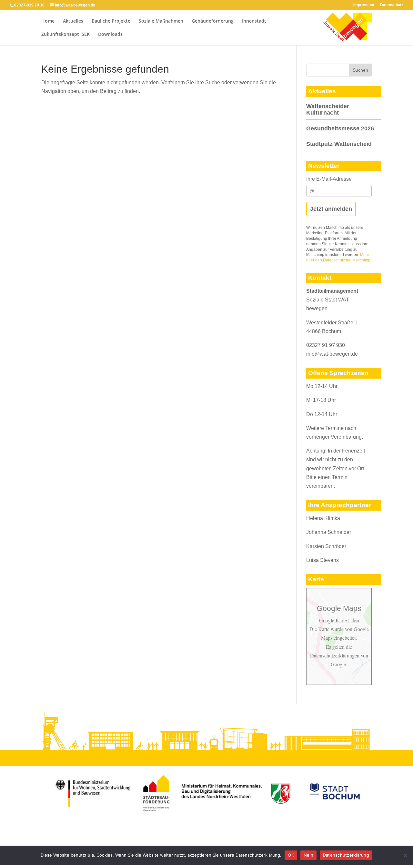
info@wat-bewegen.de (332, 354)
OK (291, 855)
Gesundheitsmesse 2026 (340, 128)
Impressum (363, 5)
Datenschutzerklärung (346, 855)
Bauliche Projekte (111, 21)
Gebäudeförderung (213, 21)
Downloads (110, 34)
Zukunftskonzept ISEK (65, 34)
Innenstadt (254, 21)
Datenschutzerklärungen (335, 655)
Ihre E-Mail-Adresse (329, 179)
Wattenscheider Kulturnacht (327, 109)
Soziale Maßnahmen (161, 21)
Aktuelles (73, 21)
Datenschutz (391, 5)
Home (48, 21)
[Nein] (405, 855)
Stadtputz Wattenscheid (339, 144)
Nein (308, 855)
